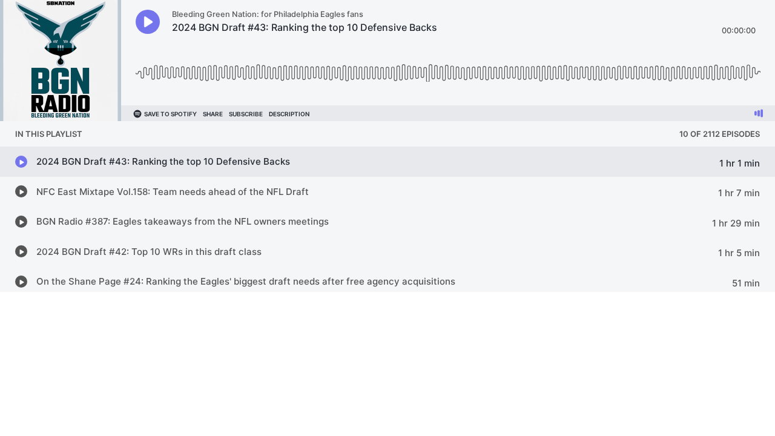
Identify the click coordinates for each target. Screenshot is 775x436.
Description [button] (289, 113)
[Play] (148, 22)
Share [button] (213, 113)
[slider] (448, 68)
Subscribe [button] (246, 113)
